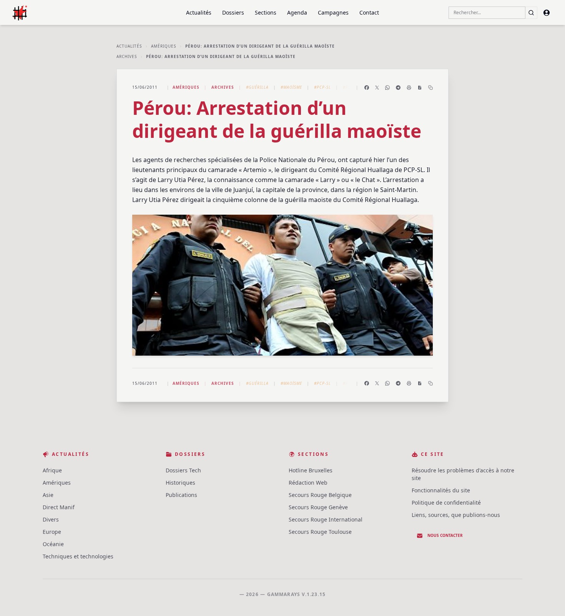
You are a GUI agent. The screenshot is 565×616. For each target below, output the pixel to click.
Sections (265, 12)
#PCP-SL (322, 87)
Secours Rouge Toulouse (320, 531)
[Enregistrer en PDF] (419, 87)
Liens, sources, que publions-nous (456, 514)
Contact (369, 12)
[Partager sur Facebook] (366, 87)
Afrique (52, 470)
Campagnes (333, 12)
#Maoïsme (291, 87)
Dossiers (233, 12)
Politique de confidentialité (446, 502)
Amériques (163, 46)
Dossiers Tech (183, 470)
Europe (52, 531)
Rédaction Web (308, 482)
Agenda (297, 12)
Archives (126, 56)
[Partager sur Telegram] (398, 87)
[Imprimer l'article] (409, 87)
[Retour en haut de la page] (548, 599)
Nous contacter (445, 535)
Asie (48, 494)
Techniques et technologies (78, 556)
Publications (181, 494)
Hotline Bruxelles (310, 470)
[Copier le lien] (430, 87)
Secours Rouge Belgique (320, 494)
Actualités (198, 12)
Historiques (180, 482)
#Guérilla (257, 87)
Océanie (53, 544)
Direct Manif (59, 507)
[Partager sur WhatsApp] (387, 87)
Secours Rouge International (325, 519)
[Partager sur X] (377, 87)
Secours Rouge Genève (318, 507)
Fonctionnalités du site (441, 490)
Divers (51, 519)
